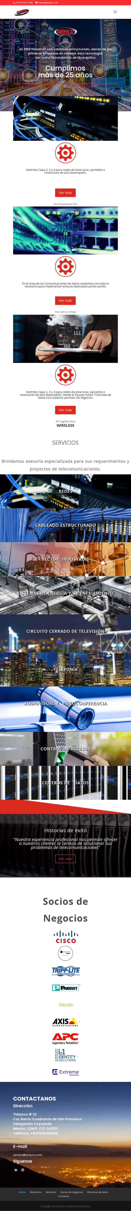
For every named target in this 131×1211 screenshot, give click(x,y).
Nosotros (35, 1192)
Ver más (65, 192)
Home (22, 1192)
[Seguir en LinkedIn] (16, 1170)
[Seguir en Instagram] (22, 1170)
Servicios (51, 1192)
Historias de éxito (97, 1192)
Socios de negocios (71, 1192)
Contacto (63, 1196)
